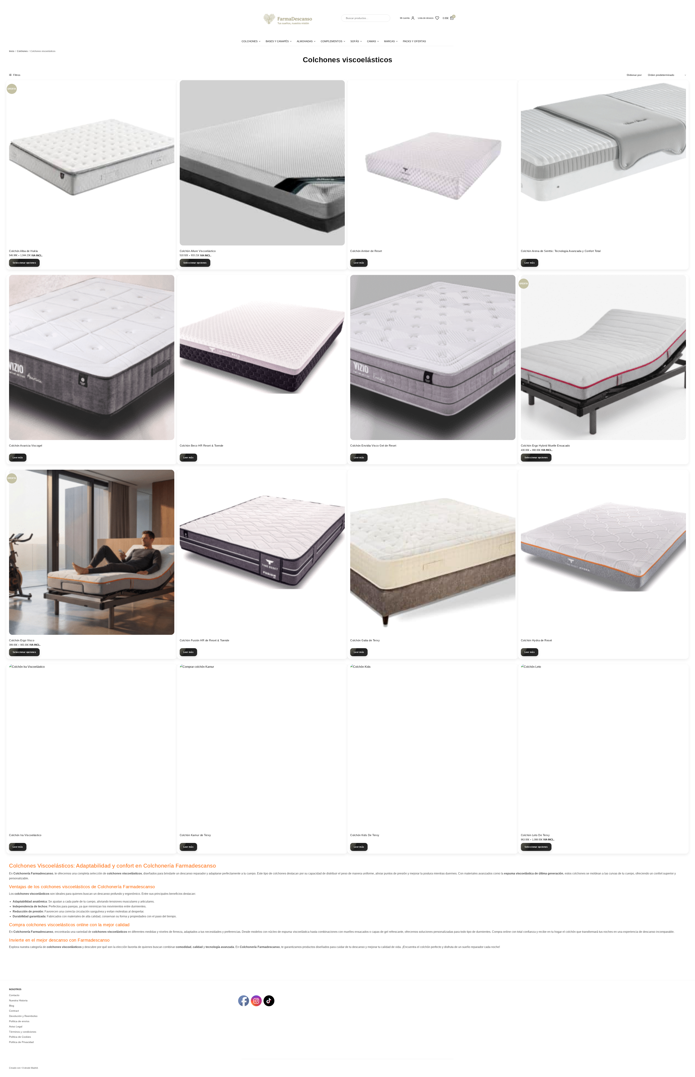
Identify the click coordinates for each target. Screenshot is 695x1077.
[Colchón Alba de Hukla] (91, 162)
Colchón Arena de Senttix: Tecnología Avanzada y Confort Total (561, 251)
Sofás (354, 41)
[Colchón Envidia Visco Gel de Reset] (432, 357)
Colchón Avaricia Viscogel (25, 445)
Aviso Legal (15, 1026)
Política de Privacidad (21, 1042)
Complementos (331, 41)
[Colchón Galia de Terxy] (432, 552)
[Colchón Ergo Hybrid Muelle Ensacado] (603, 357)
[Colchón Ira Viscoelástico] (91, 747)
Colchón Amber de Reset (366, 251)
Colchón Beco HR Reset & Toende (201, 445)
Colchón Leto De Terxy (535, 835)
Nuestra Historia (18, 1000)
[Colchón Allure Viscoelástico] (262, 162)
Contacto (14, 995)
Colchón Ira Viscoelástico (25, 835)
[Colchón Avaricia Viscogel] (91, 357)
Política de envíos (19, 1021)
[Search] (384, 18)
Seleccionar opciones (24, 263)
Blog (11, 1005)
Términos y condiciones (22, 1031)
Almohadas (305, 41)
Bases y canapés (277, 41)
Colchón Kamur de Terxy (195, 835)
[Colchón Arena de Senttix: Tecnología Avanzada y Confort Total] (603, 162)
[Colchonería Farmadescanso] (287, 18)
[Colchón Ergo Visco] (91, 552)
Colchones (250, 41)
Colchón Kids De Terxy (364, 835)
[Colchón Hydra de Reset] (603, 552)
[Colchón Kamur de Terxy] (262, 747)
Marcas (389, 41)
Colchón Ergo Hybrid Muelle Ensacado (545, 445)
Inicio (11, 51)
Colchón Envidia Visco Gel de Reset (373, 445)
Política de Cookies (20, 1036)
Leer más (359, 263)
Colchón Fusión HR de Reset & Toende (204, 640)
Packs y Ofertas (414, 41)
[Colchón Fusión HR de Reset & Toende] (262, 552)
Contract (14, 1010)
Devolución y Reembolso (23, 1016)
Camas (371, 41)
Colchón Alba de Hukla (23, 251)
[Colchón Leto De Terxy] (603, 747)
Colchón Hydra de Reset (536, 640)
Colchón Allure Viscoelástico (198, 251)
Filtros (16, 74)
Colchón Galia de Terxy (365, 640)
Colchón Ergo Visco (21, 640)
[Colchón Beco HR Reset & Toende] (262, 357)
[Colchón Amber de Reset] (432, 162)
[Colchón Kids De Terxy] (432, 747)
